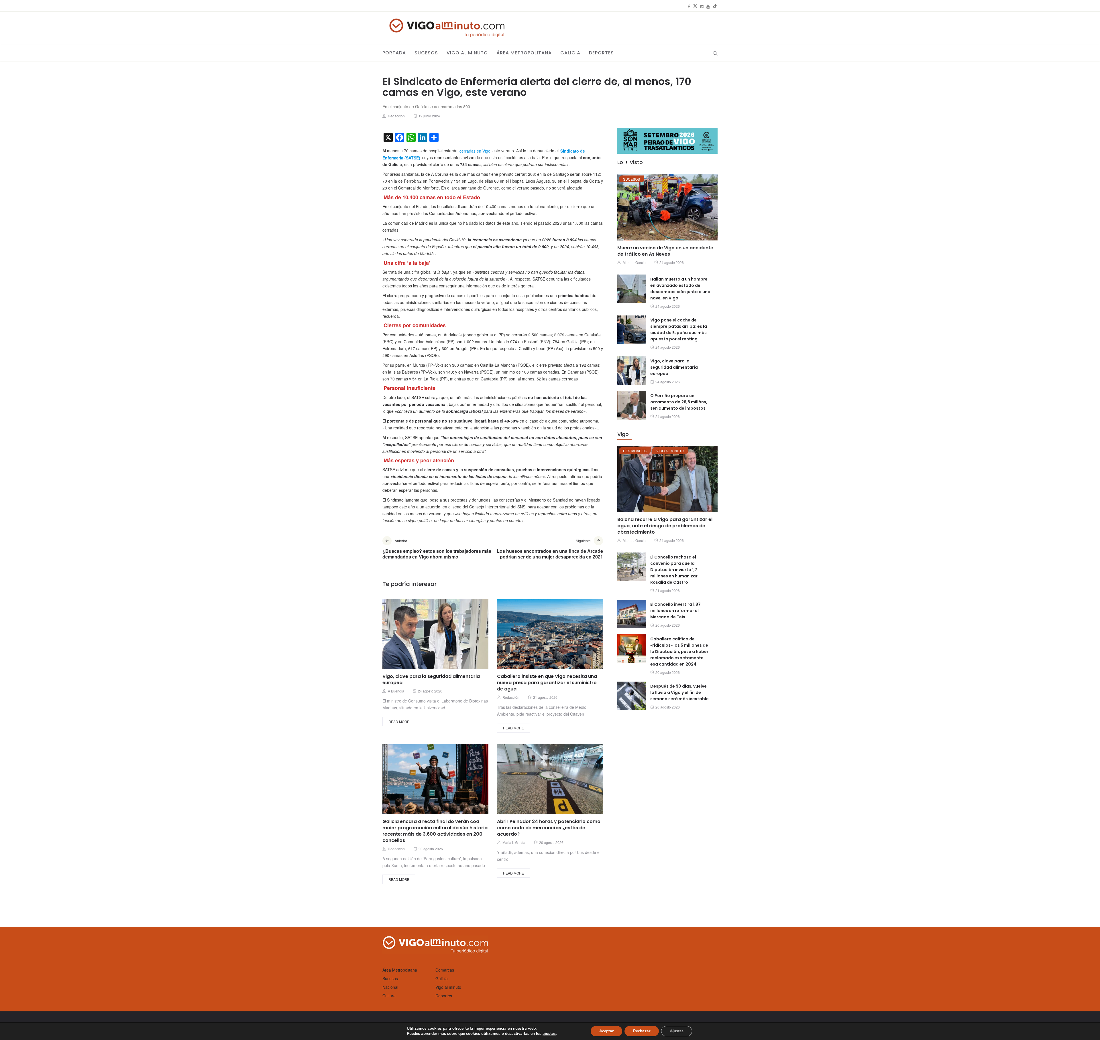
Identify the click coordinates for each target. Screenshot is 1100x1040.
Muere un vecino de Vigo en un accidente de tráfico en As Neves (665, 250)
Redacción (396, 115)
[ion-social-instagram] (702, 6)
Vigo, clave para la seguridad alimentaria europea (431, 679)
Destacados (635, 450)
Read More (398, 721)
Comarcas (444, 970)
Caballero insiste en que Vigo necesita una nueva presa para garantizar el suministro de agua (547, 682)
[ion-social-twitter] (695, 6)
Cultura (389, 995)
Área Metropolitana (524, 53)
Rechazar (641, 1031)
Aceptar (606, 1031)
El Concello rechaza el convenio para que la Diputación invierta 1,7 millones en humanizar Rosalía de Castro (674, 569)
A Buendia (396, 690)
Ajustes (676, 1031)
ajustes (549, 1033)
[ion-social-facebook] (689, 6)
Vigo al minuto (467, 53)
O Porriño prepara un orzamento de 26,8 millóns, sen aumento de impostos (678, 402)
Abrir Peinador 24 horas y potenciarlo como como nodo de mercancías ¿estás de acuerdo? (548, 827)
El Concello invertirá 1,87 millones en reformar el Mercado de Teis (675, 610)
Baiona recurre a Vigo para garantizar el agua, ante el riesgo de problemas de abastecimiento (664, 525)
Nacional (390, 987)
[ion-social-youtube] (708, 6)
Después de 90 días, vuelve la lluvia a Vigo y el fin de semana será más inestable (679, 692)
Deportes (601, 53)
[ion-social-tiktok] (715, 6)
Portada (394, 53)
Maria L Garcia (513, 842)
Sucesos (426, 53)
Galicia (570, 53)
